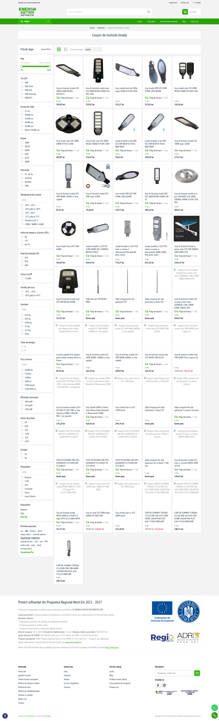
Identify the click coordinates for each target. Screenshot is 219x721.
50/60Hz (28, 181)
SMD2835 (28, 97)
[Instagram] (164, 685)
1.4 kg (27, 326)
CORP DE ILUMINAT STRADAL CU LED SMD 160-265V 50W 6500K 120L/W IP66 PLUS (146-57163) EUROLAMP (185, 517)
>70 (26, 240)
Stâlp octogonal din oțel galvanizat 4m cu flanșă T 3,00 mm (157, 462)
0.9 (26, 422)
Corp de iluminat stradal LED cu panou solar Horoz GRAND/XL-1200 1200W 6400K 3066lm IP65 (185, 303)
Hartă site (22, 671)
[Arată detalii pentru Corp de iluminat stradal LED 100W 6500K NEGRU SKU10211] (68, 70)
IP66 (26, 265)
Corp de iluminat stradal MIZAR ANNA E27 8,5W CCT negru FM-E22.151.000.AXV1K (68, 515)
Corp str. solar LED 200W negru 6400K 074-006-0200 (98, 514)
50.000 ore (29, 126)
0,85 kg (28, 318)
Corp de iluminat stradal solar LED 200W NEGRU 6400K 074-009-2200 (98, 91)
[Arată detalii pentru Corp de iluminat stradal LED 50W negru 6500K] (98, 176)
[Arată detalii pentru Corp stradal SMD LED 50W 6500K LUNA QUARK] (127, 176)
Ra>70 (27, 244)
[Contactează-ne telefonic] (214, 715)
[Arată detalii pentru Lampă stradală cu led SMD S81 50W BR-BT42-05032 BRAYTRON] (157, 123)
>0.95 (27, 441)
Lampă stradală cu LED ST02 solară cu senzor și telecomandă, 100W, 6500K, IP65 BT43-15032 (156, 250)
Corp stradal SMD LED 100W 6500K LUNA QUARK (156, 89)
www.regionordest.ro (73, 642)
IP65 (26, 261)
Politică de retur (24, 687)
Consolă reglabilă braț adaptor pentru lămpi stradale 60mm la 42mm (68, 357)
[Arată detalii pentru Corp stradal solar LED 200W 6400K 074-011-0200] (68, 123)
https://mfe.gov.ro (112, 647)
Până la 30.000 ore (32, 129)
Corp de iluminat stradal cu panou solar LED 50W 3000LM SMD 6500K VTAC (186, 249)
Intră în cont (185, 2)
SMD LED (28, 90)
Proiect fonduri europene (28, 679)
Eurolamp (28, 488)
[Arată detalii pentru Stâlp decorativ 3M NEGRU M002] (98, 281)
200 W (27, 146)
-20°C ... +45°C (30, 291)
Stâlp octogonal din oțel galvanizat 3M (124, 300)
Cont (65, 671)
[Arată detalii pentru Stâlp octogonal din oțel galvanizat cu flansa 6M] (157, 281)
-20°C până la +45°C (32, 295)
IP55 (26, 257)
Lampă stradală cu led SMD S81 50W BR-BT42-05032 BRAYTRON (155, 143)
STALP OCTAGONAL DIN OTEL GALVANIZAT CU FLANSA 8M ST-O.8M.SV (67, 462)
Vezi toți (24, 516)
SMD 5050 (29, 86)
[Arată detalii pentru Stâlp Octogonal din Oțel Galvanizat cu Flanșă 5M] (157, 390)
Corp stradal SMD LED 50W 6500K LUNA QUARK (125, 195)
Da (26, 454)
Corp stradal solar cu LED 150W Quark (125, 409)
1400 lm (28, 381)
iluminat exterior (39, 534)
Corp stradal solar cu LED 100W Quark (125, 514)
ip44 (41, 541)
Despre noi (22, 698)
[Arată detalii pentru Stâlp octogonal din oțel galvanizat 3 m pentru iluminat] (186, 390)
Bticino (40, 531)
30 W (27, 157)
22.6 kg (28, 330)
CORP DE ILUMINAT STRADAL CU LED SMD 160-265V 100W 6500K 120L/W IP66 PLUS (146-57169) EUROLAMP (156, 517)
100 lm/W (28, 401)
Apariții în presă (24, 675)
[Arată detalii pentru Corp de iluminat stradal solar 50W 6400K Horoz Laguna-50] (186, 337)
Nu (26, 457)
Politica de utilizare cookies (29, 683)
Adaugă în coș (74, 81)
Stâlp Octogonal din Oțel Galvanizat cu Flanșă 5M (154, 409)
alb (26, 531)
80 (26, 236)
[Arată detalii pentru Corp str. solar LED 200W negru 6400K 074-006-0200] (98, 495)
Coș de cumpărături (71, 683)
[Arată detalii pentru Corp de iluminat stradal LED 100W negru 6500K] (186, 123)
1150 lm (28, 373)
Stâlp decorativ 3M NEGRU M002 (96, 300)
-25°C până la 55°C (32, 216)
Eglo (22, 513)
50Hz (27, 185)
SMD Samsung (30, 93)
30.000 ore (29, 122)
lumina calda (25, 545)
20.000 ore (29, 114)
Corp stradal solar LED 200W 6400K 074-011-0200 (67, 142)
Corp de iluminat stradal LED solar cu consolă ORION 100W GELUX (186, 462)
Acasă (92, 27)
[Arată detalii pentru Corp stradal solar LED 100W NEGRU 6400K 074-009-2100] (186, 70)
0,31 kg (28, 314)
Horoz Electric (30, 496)
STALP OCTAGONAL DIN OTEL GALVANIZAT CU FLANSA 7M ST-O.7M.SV (97, 462)
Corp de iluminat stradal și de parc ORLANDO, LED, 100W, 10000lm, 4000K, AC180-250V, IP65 (186, 198)
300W (27, 161)
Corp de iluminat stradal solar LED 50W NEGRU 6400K (67, 300)
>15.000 (28, 278)
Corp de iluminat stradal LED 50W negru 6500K (97, 195)
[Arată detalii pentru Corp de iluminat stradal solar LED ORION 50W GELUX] (157, 337)
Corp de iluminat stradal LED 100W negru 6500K (185, 142)
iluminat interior (30, 538)
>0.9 (26, 437)
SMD (26, 82)
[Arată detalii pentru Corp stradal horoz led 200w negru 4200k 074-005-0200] (127, 70)
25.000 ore (29, 118)
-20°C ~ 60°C (30, 212)
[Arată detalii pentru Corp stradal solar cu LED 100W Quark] (127, 495)
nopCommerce (31, 716)
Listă (66, 49)
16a (22, 531)
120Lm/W (28, 409)
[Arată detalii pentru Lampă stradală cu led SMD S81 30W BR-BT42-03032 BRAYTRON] (127, 123)
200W (27, 150)
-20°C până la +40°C (32, 209)
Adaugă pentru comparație (63, 80)
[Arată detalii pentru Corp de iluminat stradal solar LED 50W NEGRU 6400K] (68, 281)
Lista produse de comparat (120, 683)
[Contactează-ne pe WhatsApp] (214, 708)
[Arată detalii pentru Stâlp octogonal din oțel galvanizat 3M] (127, 281)
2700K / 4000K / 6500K (34, 224)
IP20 (36, 541)
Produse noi (114, 687)
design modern (26, 534)
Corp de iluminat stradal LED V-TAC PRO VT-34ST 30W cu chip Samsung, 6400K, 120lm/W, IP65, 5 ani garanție (68, 411)
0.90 (26, 426)
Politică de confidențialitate (29, 691)
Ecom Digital (47, 716)
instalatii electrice (27, 541)
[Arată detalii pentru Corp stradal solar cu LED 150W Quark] (127, 390)
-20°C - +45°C (30, 205)
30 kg (27, 333)
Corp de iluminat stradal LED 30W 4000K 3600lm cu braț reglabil (67, 196)
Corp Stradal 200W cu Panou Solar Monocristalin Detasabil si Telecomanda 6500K (97, 410)
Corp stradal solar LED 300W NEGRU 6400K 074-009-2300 (97, 142)
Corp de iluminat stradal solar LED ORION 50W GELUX (156, 356)
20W (26, 154)
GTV (26, 484)
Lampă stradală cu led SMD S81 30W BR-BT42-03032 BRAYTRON (125, 143)
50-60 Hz (28, 178)
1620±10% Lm (30, 388)
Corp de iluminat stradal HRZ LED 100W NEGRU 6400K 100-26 (157, 196)
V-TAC (27, 481)
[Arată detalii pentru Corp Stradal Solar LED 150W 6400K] (68, 228)
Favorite (67, 687)
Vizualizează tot (27, 552)
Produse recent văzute (118, 679)
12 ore (27, 110)
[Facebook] (158, 685)
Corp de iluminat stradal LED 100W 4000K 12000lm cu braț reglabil (98, 357)
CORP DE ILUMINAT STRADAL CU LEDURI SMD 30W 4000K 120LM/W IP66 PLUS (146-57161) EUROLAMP (67, 570)
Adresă (66, 679)
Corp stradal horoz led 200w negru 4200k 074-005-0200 (126, 89)
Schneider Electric (26, 548)
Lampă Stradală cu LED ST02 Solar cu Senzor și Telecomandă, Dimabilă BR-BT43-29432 (126, 250)
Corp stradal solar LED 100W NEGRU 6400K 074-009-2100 (186, 89)
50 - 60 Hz (29, 174)
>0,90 (27, 433)
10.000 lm (29, 369)
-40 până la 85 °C (31, 220)
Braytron (28, 477)
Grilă (59, 49)
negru (33, 545)
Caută (148, 12)
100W (27, 142)
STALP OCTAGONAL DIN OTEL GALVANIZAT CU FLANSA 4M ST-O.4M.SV (126, 462)
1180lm (28, 377)
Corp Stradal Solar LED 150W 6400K (67, 248)
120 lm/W (28, 405)
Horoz (27, 492)
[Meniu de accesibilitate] (5, 716)
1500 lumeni (30, 385)
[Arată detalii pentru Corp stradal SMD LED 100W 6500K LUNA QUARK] (157, 70)
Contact (21, 702)
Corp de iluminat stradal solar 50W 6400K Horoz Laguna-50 (186, 356)
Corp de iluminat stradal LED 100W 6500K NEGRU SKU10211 (67, 91)
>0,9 (26, 429)
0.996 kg (28, 322)
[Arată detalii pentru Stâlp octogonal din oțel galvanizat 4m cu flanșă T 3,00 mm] (157, 442)
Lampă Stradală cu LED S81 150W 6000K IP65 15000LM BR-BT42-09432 (97, 249)
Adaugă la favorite (58, 80)
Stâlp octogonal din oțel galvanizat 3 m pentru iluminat (186, 409)
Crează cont (173, 2)
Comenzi (67, 675)
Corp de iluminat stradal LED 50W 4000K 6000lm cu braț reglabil (126, 357)
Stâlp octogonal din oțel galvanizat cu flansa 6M (154, 300)
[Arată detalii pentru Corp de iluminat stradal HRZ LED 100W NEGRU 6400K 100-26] (157, 176)
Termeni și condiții (25, 695)
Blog (111, 675)
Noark (39, 545)
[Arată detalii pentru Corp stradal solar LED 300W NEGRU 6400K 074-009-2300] (98, 123)
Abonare (197, 673)
